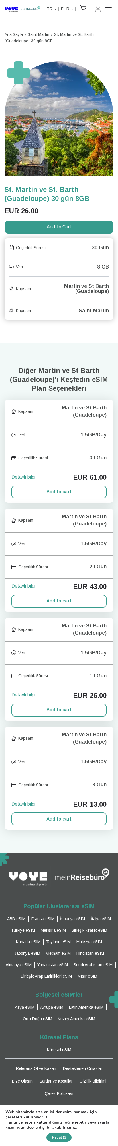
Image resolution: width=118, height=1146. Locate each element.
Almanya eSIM (19, 964)
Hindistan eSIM (90, 953)
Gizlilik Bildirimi (93, 1081)
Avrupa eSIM (51, 1007)
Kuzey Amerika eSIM (76, 1018)
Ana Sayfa (14, 34)
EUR (65, 9)
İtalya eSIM (101, 918)
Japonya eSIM (27, 953)
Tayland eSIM (58, 941)
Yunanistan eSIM (52, 964)
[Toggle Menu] (109, 9)
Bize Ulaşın (22, 1081)
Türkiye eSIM (23, 930)
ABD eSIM (16, 918)
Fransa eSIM (42, 918)
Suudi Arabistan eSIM (93, 964)
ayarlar (104, 1122)
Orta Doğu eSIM (37, 1018)
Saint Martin (38, 34)
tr (49, 9)
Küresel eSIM (59, 1049)
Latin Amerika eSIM (86, 1007)
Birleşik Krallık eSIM (89, 930)
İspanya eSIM (72, 918)
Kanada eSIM (28, 941)
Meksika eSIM (53, 930)
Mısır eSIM (87, 976)
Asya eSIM (24, 1007)
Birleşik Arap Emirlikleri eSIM (46, 976)
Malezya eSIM (89, 941)
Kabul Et (59, 1137)
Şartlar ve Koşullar (56, 1081)
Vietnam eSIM (58, 953)
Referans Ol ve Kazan (36, 1068)
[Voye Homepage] (22, 9)
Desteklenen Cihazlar (82, 1068)
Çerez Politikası (59, 1093)
